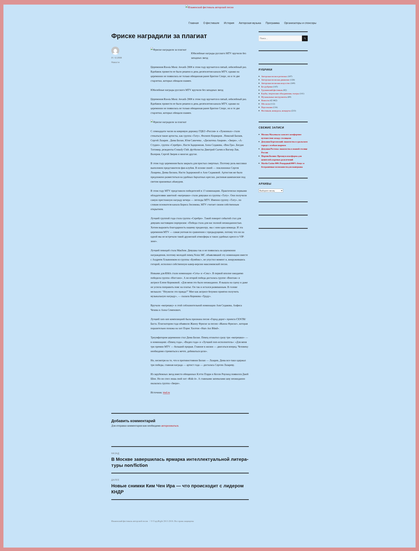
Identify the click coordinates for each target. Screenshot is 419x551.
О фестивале (211, 23)
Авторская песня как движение (275, 79)
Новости (115, 62)
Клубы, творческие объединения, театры (280, 93)
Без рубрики (267, 86)
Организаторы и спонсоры (300, 23)
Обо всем (265, 103)
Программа (273, 23)
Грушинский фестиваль (272, 90)
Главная (194, 23)
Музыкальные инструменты (274, 96)
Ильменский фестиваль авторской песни (129, 521)
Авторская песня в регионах (274, 76)
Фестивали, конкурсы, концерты (276, 110)
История (229, 23)
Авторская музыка (250, 23)
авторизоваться (169, 425)
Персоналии (266, 107)
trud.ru (166, 392)
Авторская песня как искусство (275, 83)
